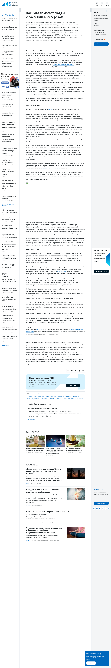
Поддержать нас (98, 39)
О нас (95, 23)
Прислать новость (99, 32)
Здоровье (38, 44)
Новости (28, 522)
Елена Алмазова (30, 44)
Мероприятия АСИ (99, 30)
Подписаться (101, 44)
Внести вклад (73, 385)
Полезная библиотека (100, 34)
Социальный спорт (76, 452)
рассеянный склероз (38, 394)
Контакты (96, 25)
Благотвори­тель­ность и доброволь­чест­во (42, 452)
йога (31, 394)
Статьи (28, 505)
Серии (28, 9)
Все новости (5, 345)
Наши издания (98, 36)
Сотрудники (97, 28)
